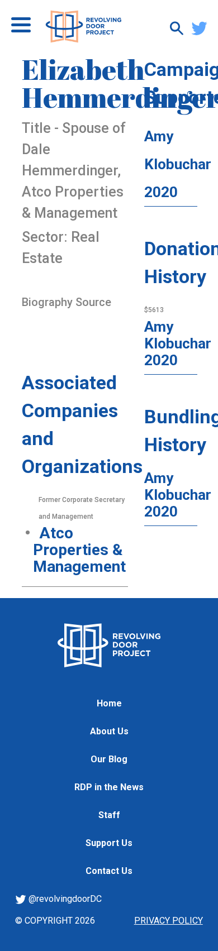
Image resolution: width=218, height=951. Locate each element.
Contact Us (109, 871)
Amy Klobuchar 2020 (177, 164)
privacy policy (168, 920)
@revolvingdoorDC (64, 898)
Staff (109, 815)
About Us (109, 731)
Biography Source (66, 302)
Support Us (109, 843)
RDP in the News (109, 787)
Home (109, 703)
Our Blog (109, 759)
